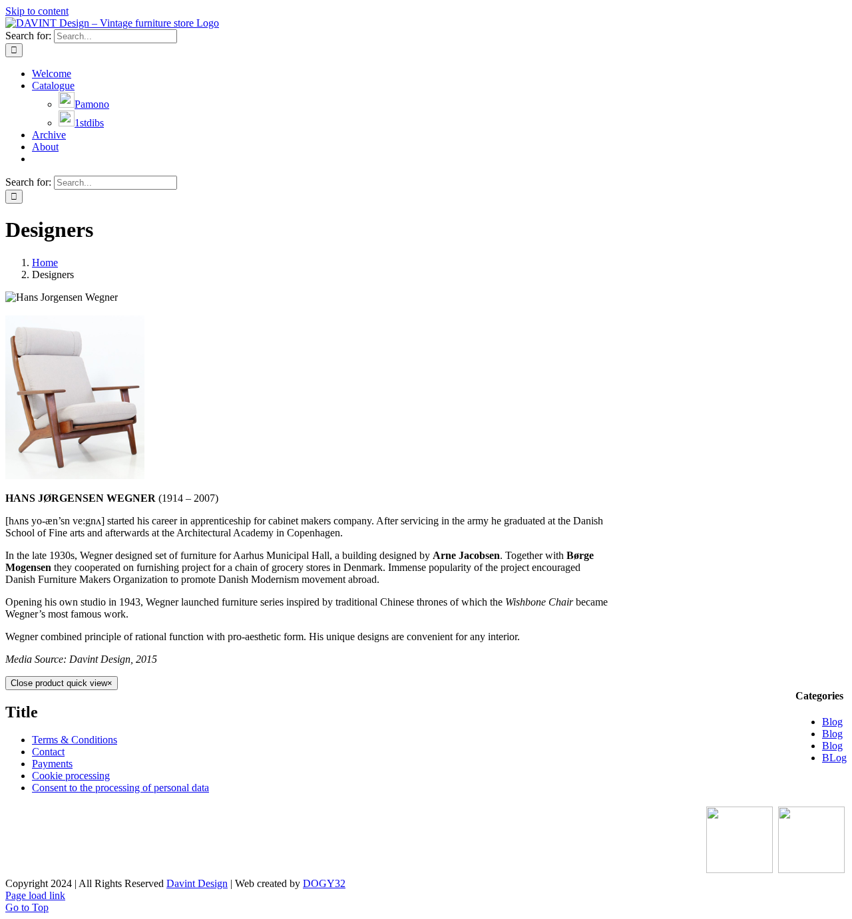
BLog (834, 757)
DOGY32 (324, 883)
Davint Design (197, 883)
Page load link (35, 895)
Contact (48, 751)
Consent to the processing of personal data (120, 787)
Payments (52, 763)
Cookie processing (71, 775)
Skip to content (37, 11)
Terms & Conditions (74, 739)
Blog (832, 721)
